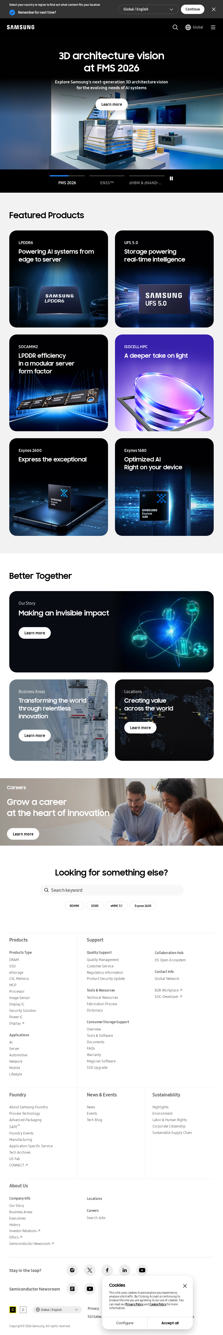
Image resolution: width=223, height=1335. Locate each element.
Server (14, 1048)
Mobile (14, 1067)
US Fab (14, 1158)
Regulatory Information (105, 972)
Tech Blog (94, 1119)
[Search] (46, 890)
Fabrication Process (102, 1003)
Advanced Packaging (25, 1119)
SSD (12, 966)
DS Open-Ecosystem (170, 960)
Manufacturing (20, 1139)
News (91, 1107)
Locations (94, 1198)
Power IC (16, 1016)
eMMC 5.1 (117, 906)
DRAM (14, 959)
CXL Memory (19, 978)
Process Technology (24, 1113)
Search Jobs (96, 1217)
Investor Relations (23, 1230)
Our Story (16, 1205)
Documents (95, 1041)
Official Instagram (72, 1270)
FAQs (91, 1048)
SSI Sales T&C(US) (101, 1316)
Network (15, 1061)
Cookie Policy (158, 1304)
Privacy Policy (134, 1304)
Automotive (18, 1055)
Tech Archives (19, 1152)
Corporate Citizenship (169, 1126)
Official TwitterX (90, 1270)
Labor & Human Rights (169, 1119)
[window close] (185, 1286)
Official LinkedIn (124, 1270)
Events (92, 1113)
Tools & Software (100, 1035)
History (14, 1224)
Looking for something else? (111, 872)
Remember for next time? (37, 12)
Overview (94, 1029)
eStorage (16, 972)
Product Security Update (106, 978)
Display (15, 1023)
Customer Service (100, 966)
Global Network (167, 978)
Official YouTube (142, 1270)
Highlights (160, 1107)
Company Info (19, 1198)
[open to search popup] (175, 27)
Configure (125, 1323)
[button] (67, 180)
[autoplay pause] (171, 178)
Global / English (135, 9)
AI (10, 1042)
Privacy (93, 1308)
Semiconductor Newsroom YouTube (90, 1289)
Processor (17, 991)
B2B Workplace (167, 990)
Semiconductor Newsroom (29, 1243)
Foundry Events (21, 1133)
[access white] (23, 1309)
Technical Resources (102, 997)
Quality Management (103, 959)
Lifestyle (15, 1074)
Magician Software (101, 1061)
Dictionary (95, 1010)
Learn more (111, 104)
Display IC (16, 1004)
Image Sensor (19, 997)
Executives (17, 1218)
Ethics (14, 1237)
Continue (193, 9)
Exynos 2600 (143, 906)
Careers (93, 1210)
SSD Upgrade (97, 1067)
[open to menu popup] (213, 27)
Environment (162, 1113)
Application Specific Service (31, 1145)
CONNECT (16, 1165)
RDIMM (74, 906)
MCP (12, 985)
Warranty (94, 1054)
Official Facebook (107, 1270)
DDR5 (94, 906)
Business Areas (20, 1211)
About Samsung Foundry (28, 1107)
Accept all (170, 1323)
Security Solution (22, 1010)
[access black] (12, 1309)
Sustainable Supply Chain (172, 1132)
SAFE (14, 1126)
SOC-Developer (167, 996)
